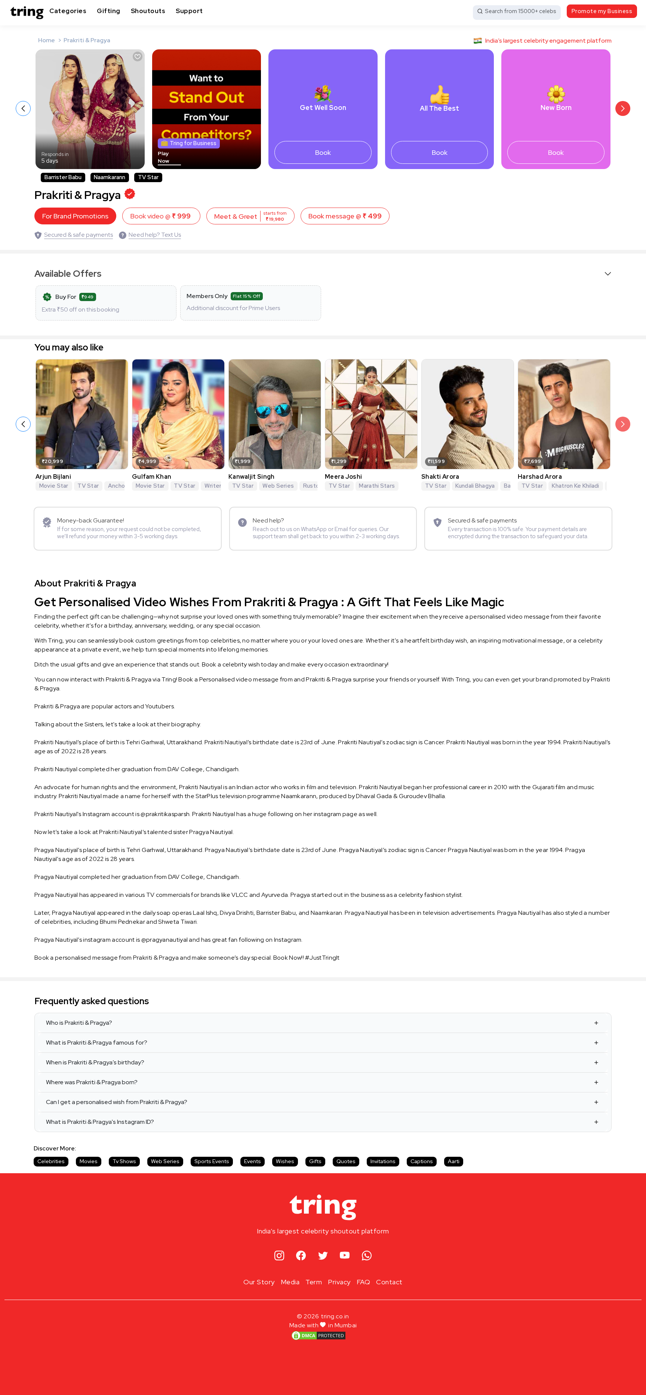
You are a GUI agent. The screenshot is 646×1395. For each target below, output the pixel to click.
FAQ (363, 1282)
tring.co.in (335, 1316)
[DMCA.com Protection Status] (318, 1335)
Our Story (259, 1282)
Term (313, 1282)
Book (323, 152)
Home (46, 40)
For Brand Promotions (75, 216)
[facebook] (301, 1256)
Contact (389, 1282)
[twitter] (323, 1256)
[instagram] (279, 1256)
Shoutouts (148, 11)
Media (290, 1282)
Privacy (339, 1282)
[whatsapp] (367, 1256)
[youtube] (345, 1256)
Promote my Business (602, 11)
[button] (622, 108)
